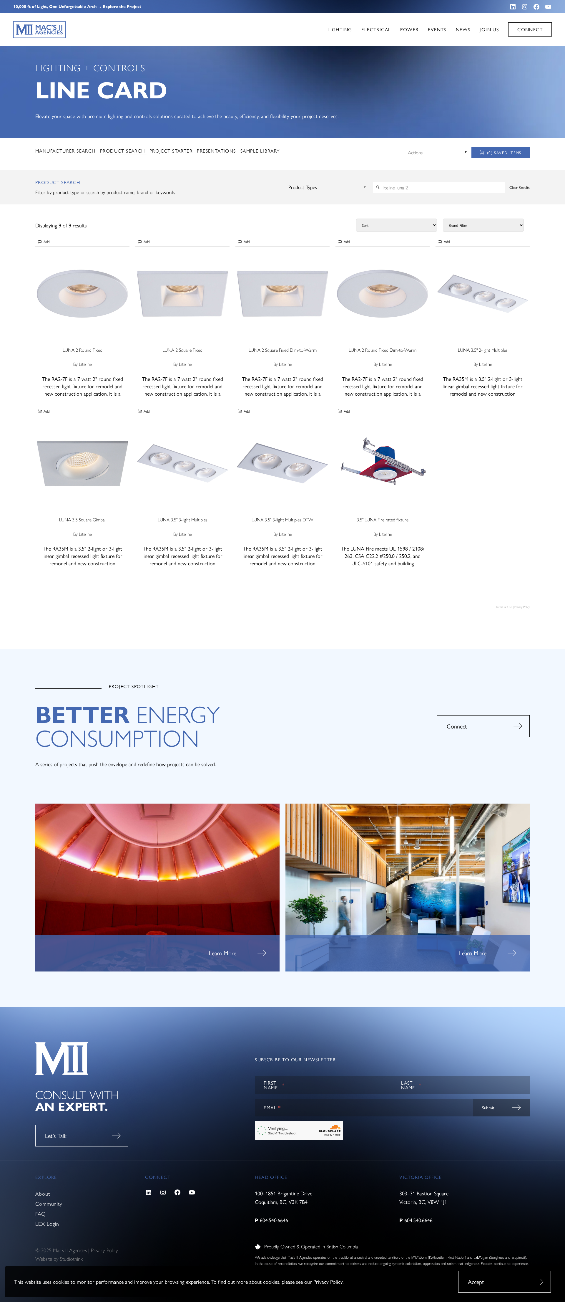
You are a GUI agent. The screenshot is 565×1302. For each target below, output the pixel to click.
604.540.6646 (274, 1220)
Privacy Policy (328, 1281)
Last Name (411, 1085)
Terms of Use (504, 607)
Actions (415, 152)
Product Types (302, 187)
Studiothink (71, 1259)
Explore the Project (122, 6)
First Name (274, 1085)
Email (272, 1107)
